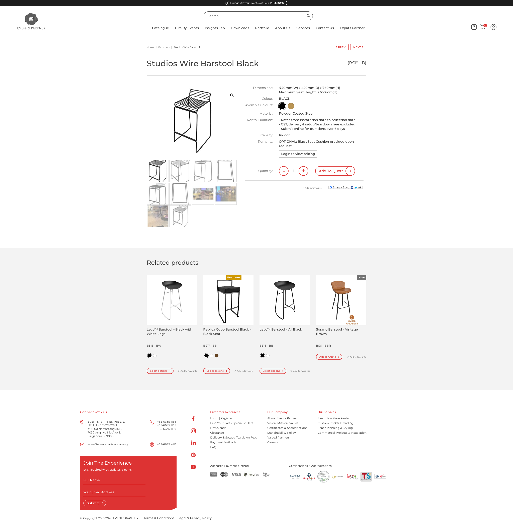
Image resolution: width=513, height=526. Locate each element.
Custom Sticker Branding (335, 423)
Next (357, 47)
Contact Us (325, 28)
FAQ (213, 447)
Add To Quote (331, 171)
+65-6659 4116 (167, 444)
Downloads (240, 28)
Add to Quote (327, 356)
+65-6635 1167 (166, 429)
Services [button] (303, 28)
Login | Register (221, 418)
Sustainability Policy (281, 432)
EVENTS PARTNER (125, 518)
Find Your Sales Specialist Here (231, 423)
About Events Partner (282, 418)
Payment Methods (223, 442)
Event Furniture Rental (333, 418)
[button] (232, 95)
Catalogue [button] (160, 28)
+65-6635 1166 (166, 421)
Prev (342, 47)
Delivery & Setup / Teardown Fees (233, 437)
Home (150, 47)
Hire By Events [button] (187, 28)
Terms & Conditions (159, 518)
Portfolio (262, 28)
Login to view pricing (298, 154)
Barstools (164, 47)
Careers (272, 442)
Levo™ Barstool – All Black (281, 329)
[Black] (282, 106)
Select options (158, 370)
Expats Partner (352, 28)
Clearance (217, 432)
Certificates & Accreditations (287, 428)
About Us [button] (282, 28)
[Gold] (291, 106)
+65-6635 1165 (166, 425)
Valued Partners (278, 437)
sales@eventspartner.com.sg (108, 444)
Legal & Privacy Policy (195, 518)
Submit (93, 503)
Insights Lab (215, 28)
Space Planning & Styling (335, 428)
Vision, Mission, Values (282, 423)
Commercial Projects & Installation (342, 432)
